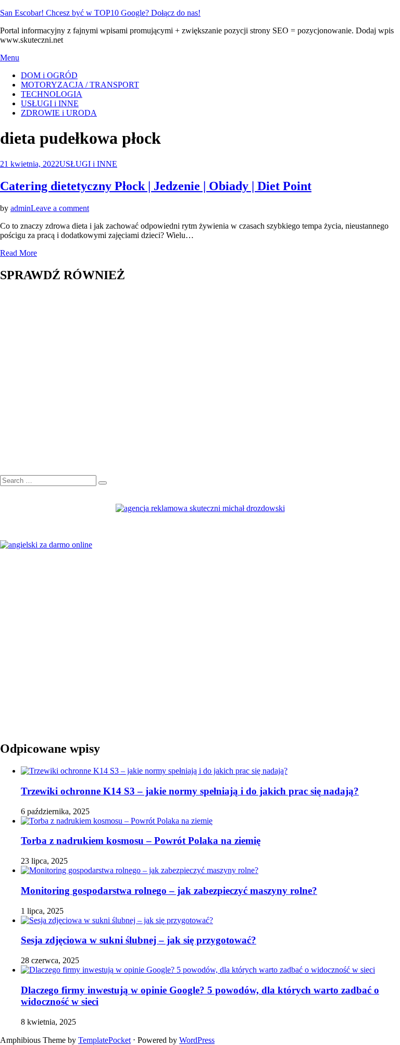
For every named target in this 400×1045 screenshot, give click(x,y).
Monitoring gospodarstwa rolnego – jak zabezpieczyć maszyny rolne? (169, 890)
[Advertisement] (200, 384)
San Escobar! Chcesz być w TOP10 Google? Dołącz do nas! (100, 12)
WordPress (197, 1040)
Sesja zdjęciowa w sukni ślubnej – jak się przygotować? (138, 940)
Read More (18, 252)
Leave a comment (60, 208)
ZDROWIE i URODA (59, 112)
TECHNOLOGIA (51, 94)
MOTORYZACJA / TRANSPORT (80, 84)
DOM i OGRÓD (49, 75)
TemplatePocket (104, 1040)
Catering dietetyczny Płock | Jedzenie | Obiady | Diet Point (155, 186)
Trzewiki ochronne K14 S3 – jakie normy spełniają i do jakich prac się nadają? (190, 791)
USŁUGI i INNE (50, 103)
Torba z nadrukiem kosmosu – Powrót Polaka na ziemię (140, 840)
